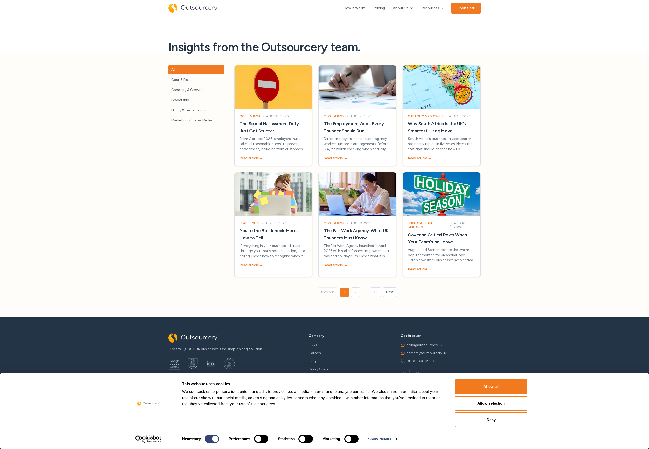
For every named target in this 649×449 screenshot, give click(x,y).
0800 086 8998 (420, 361)
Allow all (491, 386)
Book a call (466, 8)
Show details (379, 439)
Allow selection (491, 403)
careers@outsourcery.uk (427, 353)
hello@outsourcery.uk (424, 345)
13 (375, 292)
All (173, 69)
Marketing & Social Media (191, 120)
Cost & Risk (180, 80)
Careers (315, 353)
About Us (400, 8)
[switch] (261, 439)
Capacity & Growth (187, 90)
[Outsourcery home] (193, 8)
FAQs (313, 345)
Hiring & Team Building (189, 110)
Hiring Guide (318, 369)
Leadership (180, 100)
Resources (430, 8)
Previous (328, 292)
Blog (312, 361)
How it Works (354, 8)
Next (390, 292)
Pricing (379, 8)
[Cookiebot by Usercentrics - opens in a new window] (148, 439)
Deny (491, 420)
